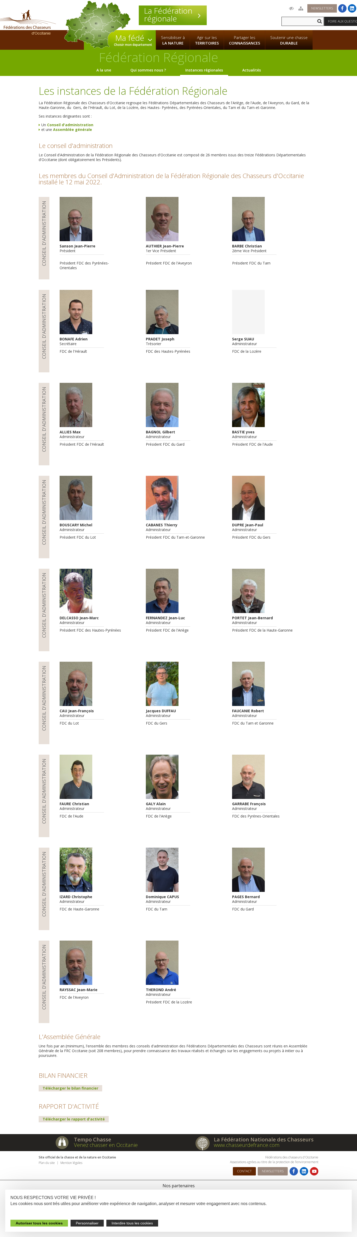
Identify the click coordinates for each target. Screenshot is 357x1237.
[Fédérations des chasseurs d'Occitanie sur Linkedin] (352, 8)
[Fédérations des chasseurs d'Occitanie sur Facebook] (342, 8)
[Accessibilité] (291, 8)
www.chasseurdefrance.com (247, 1144)
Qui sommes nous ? (148, 70)
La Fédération (168, 14)
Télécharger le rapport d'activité (74, 1119)
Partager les (244, 40)
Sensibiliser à (173, 40)
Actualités (251, 70)
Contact (244, 1171)
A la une (103, 70)
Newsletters (322, 8)
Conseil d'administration (69, 124)
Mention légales (71, 1163)
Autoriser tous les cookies (39, 1223)
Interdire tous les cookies (132, 1223)
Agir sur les (207, 40)
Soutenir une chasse (289, 40)
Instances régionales (204, 70)
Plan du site (47, 1163)
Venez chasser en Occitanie (106, 1144)
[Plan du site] (301, 8)
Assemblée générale (72, 129)
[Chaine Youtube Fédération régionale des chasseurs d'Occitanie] (314, 1171)
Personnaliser (87, 1223)
